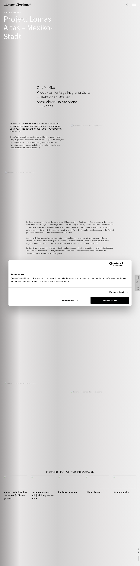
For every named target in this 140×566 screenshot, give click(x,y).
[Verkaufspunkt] (137, 283)
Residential (17, 12)
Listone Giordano (17, 4)
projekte (7, 12)
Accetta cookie (110, 300)
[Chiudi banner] (128, 264)
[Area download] (137, 277)
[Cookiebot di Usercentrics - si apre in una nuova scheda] (111, 264)
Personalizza (68, 300)
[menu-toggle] (134, 4)
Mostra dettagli (116, 292)
